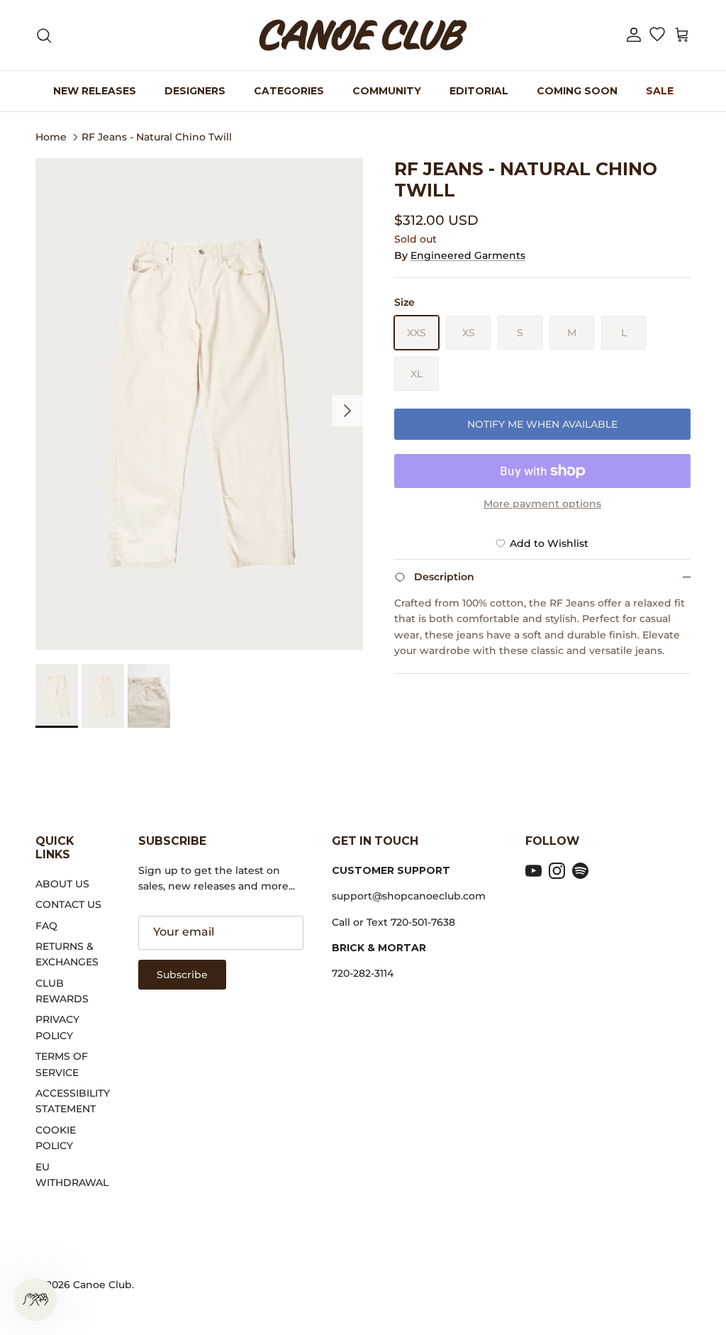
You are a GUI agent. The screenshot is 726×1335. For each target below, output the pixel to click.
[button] (633, 35)
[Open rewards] (35, 1299)
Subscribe (182, 974)
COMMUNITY (386, 90)
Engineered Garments (468, 255)
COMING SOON (577, 90)
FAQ (46, 925)
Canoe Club (102, 1284)
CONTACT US (68, 904)
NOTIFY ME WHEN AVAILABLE (542, 424)
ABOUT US (62, 883)
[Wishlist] (656, 35)
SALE (660, 90)
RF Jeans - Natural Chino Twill (157, 136)
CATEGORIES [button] (289, 90)
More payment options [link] (542, 504)
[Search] (43, 35)
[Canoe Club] (363, 35)
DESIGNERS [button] (194, 90)
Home (51, 136)
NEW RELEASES (94, 90)
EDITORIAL (478, 90)
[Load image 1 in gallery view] (199, 404)
